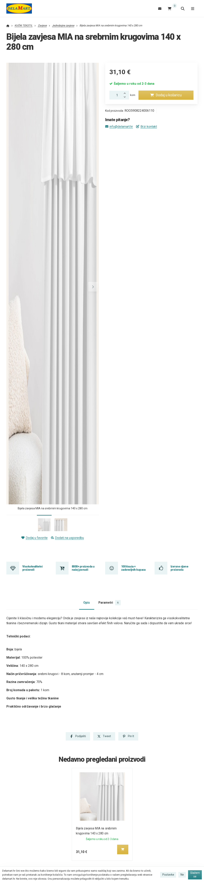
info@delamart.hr (121, 126)
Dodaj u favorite (36, 538)
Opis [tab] (86, 602)
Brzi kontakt (148, 126)
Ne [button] (182, 874)
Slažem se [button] (195, 874)
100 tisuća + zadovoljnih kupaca (133, 568)
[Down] (126, 97)
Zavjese (42, 25)
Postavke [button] (168, 874)
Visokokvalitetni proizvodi (32, 568)
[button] (93, 287)
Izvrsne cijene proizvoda (179, 568)
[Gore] (126, 93)
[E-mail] (160, 8)
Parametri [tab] (108, 602)
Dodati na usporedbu (69, 538)
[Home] (19, 8)
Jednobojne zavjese (63, 25)
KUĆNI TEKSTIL (23, 25)
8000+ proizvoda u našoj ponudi (83, 568)
